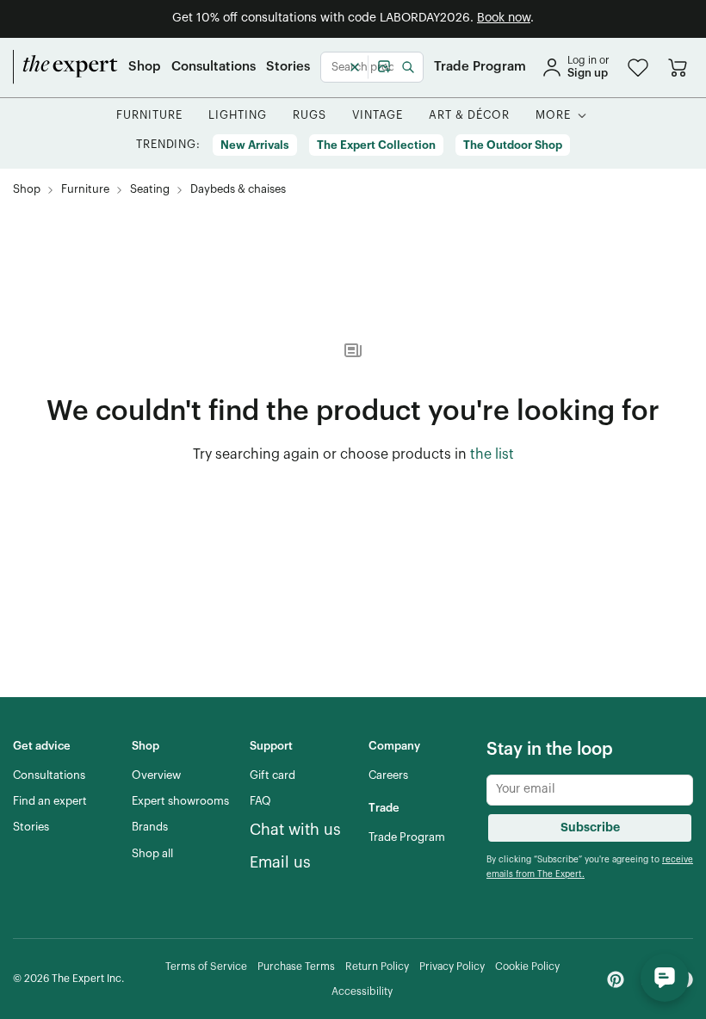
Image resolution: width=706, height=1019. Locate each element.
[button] (637, 67)
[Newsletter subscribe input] (589, 790)
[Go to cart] (677, 67)
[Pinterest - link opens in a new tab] (615, 979)
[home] (65, 67)
